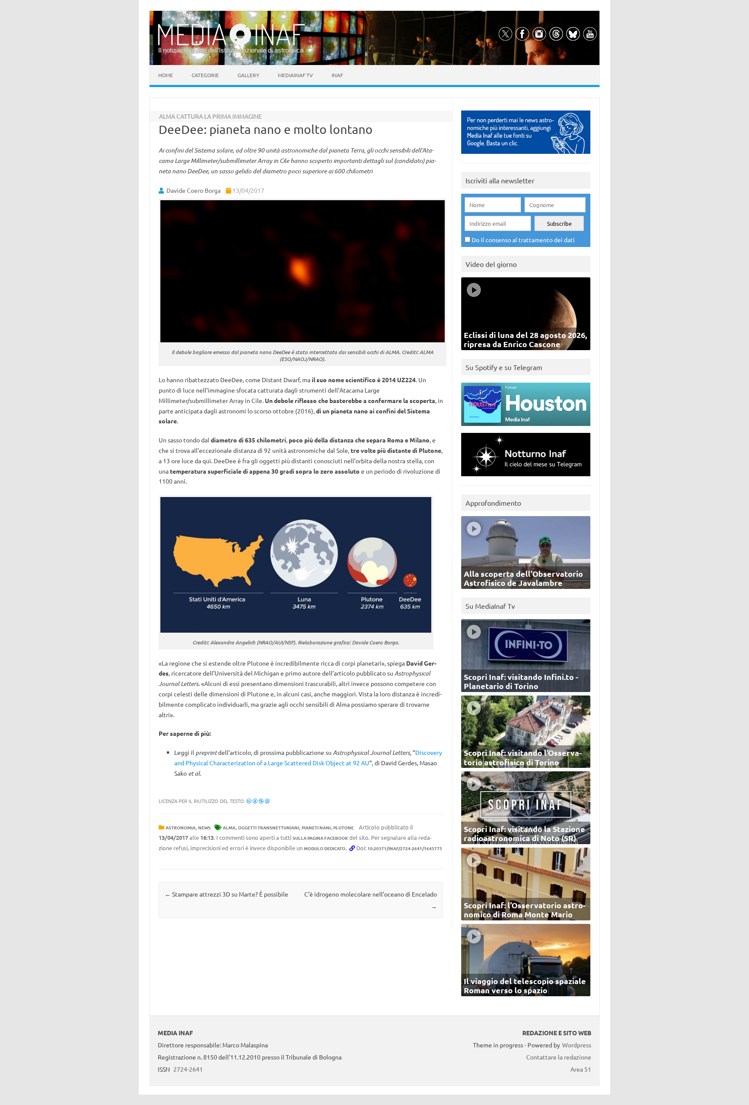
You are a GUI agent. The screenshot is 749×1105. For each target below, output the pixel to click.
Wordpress (576, 1045)
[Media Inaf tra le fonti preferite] (525, 155)
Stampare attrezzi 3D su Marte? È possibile (226, 894)
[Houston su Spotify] (525, 428)
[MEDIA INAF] (231, 44)
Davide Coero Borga (193, 190)
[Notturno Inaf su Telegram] (525, 478)
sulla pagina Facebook (320, 838)
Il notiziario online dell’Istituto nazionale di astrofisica (230, 50)
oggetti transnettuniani (268, 827)
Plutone (343, 827)
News (204, 827)
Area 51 (580, 1069)
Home (165, 75)
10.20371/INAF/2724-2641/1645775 (405, 848)
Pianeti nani (316, 827)
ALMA (229, 827)
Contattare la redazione (558, 1057)
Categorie (205, 75)
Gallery (248, 75)
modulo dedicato (324, 848)
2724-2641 (188, 1069)
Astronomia (180, 827)
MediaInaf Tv (295, 75)
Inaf (337, 75)
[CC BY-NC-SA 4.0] (258, 800)
